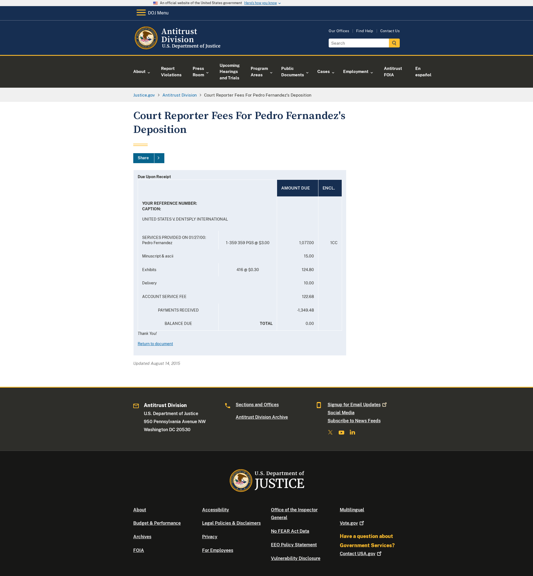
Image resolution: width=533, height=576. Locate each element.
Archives (142, 536)
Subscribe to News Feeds (354, 420)
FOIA (138, 550)
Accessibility (215, 509)
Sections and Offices (257, 404)
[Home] (178, 48)
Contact (357, 553)
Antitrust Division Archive (262, 417)
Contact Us (390, 31)
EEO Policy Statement (294, 544)
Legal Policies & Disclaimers (231, 523)
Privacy (209, 536)
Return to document (155, 344)
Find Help (364, 31)
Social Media (341, 412)
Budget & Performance (157, 523)
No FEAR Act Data (290, 531)
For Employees (217, 550)
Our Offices (339, 31)
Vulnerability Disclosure (295, 558)
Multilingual (352, 509)
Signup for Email (354, 404)
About (139, 509)
